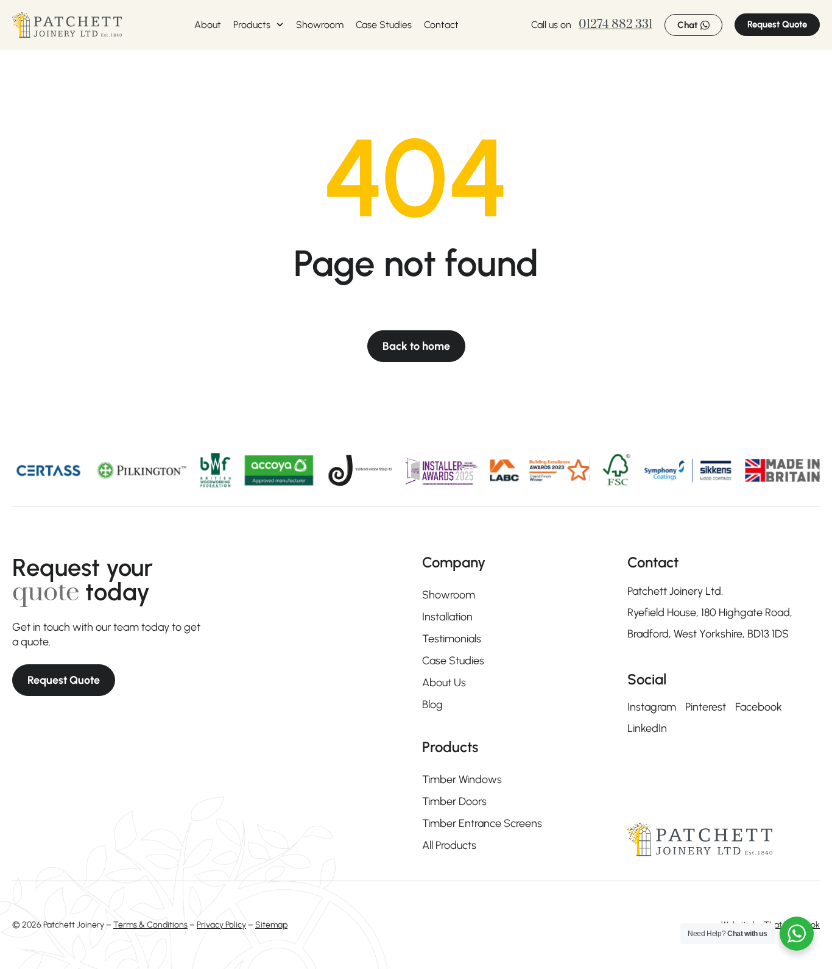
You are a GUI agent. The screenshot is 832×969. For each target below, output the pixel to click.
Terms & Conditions (150, 925)
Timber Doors (454, 801)
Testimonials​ (451, 638)
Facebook (758, 707)
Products (251, 24)
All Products (449, 845)
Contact (441, 24)
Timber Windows (462, 779)
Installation (447, 616)
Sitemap (271, 925)
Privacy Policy (221, 925)
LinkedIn (647, 728)
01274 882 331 (615, 24)
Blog (432, 704)
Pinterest (705, 707)
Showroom (320, 24)
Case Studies (384, 24)
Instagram (651, 707)
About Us (444, 682)
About (207, 24)
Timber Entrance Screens (482, 823)
